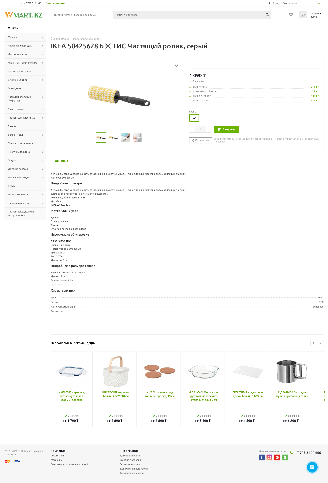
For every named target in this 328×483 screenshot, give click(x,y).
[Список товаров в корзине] (310, 17)
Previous (314, 343)
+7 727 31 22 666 (33, 3)
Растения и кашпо (18, 203)
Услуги (11, 186)
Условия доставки (130, 460)
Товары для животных (21, 117)
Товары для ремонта (20, 143)
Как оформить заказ (132, 473)
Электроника (15, 109)
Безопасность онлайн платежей (69, 464)
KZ (316, 3)
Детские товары (18, 169)
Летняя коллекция (18, 177)
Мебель (12, 37)
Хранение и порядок (20, 45)
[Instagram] (269, 457)
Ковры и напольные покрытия (19, 98)
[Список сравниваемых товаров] (282, 16)
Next (320, 343)
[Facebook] (262, 457)
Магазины (56, 460)
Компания (58, 451)
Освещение (14, 88)
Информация (129, 451)
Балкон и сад (15, 134)
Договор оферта (130, 455)
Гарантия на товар (130, 464)
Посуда (12, 160)
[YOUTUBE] (277, 457)
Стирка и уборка (17, 79)
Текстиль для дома (19, 151)
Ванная (12, 126)
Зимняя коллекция (18, 194)
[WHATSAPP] (285, 457)
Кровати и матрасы (19, 71)
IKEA (15, 28)
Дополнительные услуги (134, 468)
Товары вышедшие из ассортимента (21, 213)
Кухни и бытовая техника (22, 62)
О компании (58, 455)
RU (320, 3)
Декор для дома (18, 54)
